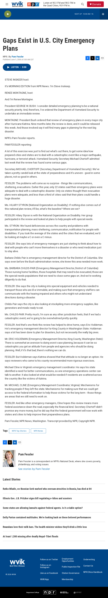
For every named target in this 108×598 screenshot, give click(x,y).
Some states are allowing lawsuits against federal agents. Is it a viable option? (43, 507)
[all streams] (104, 14)
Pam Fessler (18, 56)
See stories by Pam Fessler (34, 469)
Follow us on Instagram (45, 566)
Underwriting (89, 559)
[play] (7, 14)
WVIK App (44, 579)
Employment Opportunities (68, 560)
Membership (67, 579)
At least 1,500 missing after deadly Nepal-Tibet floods (30, 536)
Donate (96, 4)
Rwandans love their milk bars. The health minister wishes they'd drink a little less (45, 526)
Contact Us (88, 566)
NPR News (38, 431)
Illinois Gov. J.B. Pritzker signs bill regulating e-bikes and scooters (37, 498)
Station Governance (70, 573)
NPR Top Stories (19, 431)
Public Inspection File (71, 567)
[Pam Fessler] (9, 458)
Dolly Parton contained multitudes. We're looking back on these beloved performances (47, 517)
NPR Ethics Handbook (92, 572)
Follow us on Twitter (49, 559)
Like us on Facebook (49, 573)
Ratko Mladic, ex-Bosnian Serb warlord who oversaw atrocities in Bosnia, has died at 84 (47, 488)
